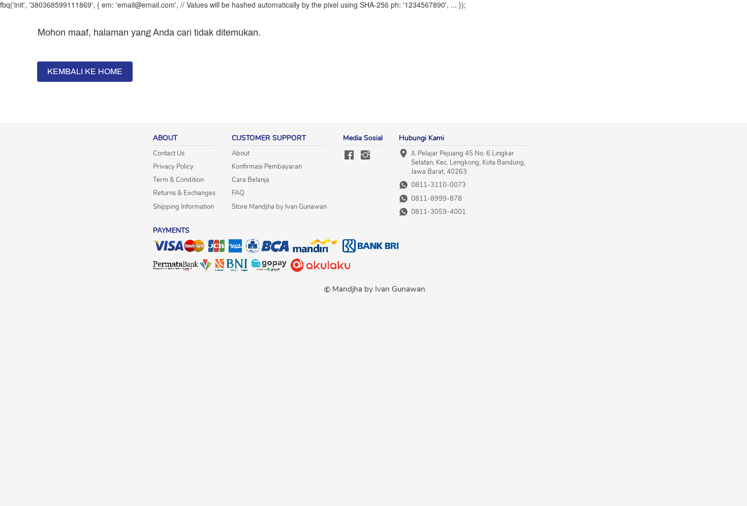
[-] (349, 156)
